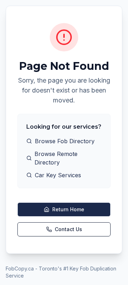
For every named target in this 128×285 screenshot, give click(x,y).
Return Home (68, 209)
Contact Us (68, 229)
